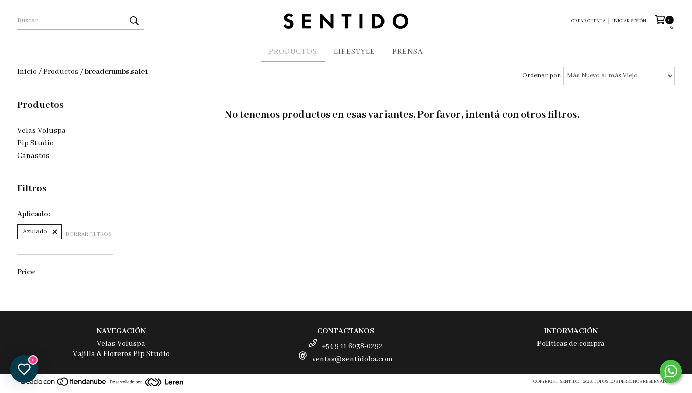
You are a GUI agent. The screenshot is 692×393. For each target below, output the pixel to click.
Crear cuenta (588, 21)
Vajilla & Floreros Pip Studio (121, 354)
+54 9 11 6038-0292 (352, 346)
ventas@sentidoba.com (352, 359)
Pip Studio (35, 143)
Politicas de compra (571, 343)
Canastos (33, 156)
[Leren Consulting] (146, 383)
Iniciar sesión (629, 21)
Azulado (35, 231)
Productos (292, 51)
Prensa (408, 51)
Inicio (27, 71)
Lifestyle (354, 51)
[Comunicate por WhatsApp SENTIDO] (671, 371)
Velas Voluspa (41, 130)
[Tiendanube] (64, 385)
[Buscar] (134, 21)
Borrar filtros (89, 234)
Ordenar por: (542, 75)
